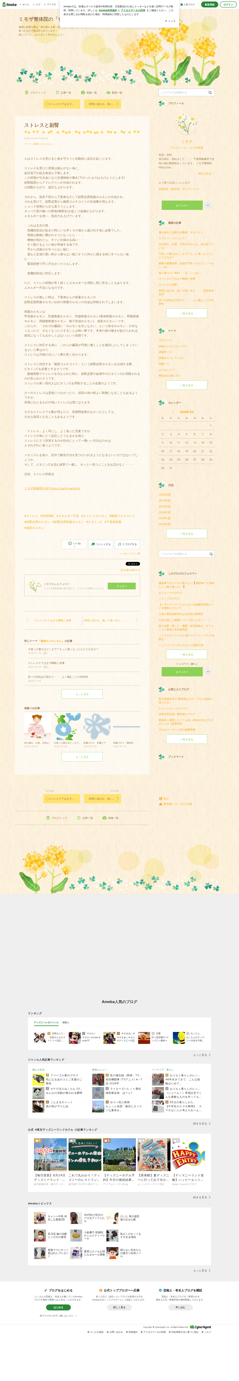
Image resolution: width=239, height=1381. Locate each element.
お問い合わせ (116, 1332)
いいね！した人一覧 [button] (130, 553)
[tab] (46, 1022)
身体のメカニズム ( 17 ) (173, 346)
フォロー (122, 586)
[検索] (210, 92)
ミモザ (186, 141)
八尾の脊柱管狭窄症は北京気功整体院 (181, 614)
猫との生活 (38, 1069)
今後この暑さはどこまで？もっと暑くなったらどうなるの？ (186, 255)
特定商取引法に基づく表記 (185, 1332)
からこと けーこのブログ (173, 708)
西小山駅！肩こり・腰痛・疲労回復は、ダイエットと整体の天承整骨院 (186, 627)
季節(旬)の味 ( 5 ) (169, 375)
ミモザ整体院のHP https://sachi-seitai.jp (52, 488)
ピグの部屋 (196, 147)
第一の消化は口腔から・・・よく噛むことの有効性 (186, 301)
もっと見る (82, 694)
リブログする (129, 544)
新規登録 (210, 4)
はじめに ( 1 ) (167, 369)
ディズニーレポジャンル (46, 1022)
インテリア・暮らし (163, 1069)
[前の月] (173, 412)
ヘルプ (207, 1332)
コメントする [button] (103, 544)
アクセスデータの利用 (154, 1332)
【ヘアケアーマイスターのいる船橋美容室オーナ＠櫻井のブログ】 (186, 606)
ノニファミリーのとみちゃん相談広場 (181, 645)
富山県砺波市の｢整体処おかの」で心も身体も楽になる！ (185, 700)
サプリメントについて (172, 238)
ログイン (228, 4)
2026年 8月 (187, 411)
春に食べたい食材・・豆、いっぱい (180, 272)
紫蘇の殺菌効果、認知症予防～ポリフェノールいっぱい (186, 265)
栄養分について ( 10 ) (171, 357)
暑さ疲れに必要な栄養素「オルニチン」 (182, 232)
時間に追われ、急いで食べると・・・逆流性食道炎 (105, 104)
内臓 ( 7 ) (164, 363)
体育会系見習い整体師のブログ (177, 714)
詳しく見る (119, 1307)
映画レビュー (99, 1069)
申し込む (180, 1307)
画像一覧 (91, 92)
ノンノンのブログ (169, 598)
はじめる (58, 1307)
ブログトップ (38, 92)
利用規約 (133, 1332)
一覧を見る (186, 313)
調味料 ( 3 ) (165, 352)
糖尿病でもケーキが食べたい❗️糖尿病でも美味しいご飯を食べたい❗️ (186, 584)
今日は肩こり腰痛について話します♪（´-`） (185, 619)
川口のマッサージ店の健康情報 (177, 729)
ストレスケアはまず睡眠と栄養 (64, 104)
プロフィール (178, 147)
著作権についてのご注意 (178, 803)
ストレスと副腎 (41, 125)
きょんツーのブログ (170, 592)
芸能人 (65, 1022)
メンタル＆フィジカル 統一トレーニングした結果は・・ (186, 637)
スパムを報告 (97, 1332)
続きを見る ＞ (206, 173)
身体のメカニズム (42, 143)
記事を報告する (132, 570)
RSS (166, 798)
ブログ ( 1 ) (165, 340)
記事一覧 (66, 92)
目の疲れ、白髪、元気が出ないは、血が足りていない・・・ (186, 245)
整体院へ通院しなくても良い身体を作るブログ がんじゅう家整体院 (187, 721)
